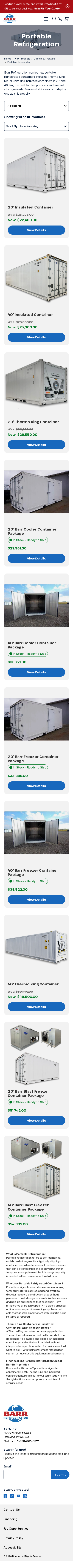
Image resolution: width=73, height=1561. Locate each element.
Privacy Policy (13, 1538)
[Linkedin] (12, 1496)
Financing (10, 1519)
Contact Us (12, 1510)
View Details (36, 230)
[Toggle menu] (46, 19)
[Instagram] (25, 1496)
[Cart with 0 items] (66, 19)
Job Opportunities (16, 1528)
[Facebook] (5, 1496)
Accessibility (12, 1547)
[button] (36, 106)
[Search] (54, 19)
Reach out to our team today (41, 1375)
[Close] (67, 6)
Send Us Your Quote (47, 8)
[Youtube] (18, 1496)
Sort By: (12, 126)
